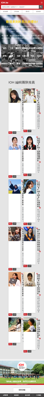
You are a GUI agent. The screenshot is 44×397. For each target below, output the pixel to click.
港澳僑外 (38, 11)
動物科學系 (38, 216)
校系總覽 (5, 11)
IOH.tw (4, 2)
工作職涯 (38, 395)
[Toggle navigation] (42, 2)
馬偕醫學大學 (38, 298)
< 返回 (4, 17)
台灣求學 (5, 395)
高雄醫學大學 (38, 116)
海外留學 (27, 395)
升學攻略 (16, 11)
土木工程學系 (38, 258)
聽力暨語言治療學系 (38, 305)
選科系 (27, 11)
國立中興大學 (38, 211)
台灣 (14, 132)
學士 (10, 132)
